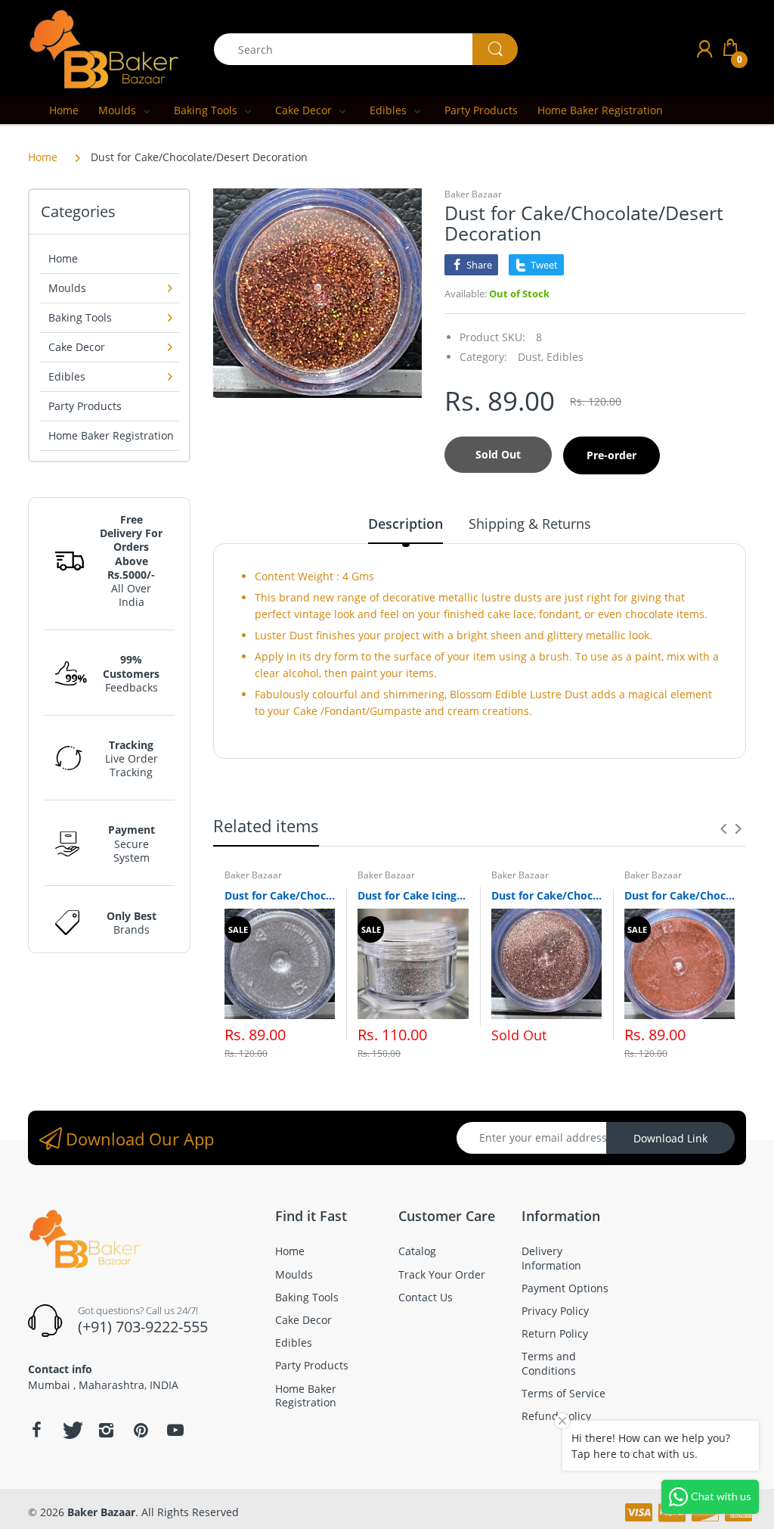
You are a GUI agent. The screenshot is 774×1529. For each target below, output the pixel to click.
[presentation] (723, 828)
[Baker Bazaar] (103, 48)
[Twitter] (71, 1430)
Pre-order (611, 455)
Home (42, 157)
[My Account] (704, 48)
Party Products (85, 406)
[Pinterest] (140, 1430)
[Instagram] (106, 1430)
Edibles (565, 357)
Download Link (670, 1138)
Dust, (530, 357)
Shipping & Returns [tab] (530, 523)
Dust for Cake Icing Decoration (413, 895)
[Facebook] (36, 1430)
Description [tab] (405, 523)
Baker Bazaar (473, 194)
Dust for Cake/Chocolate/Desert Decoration (279, 895)
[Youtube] (175, 1430)
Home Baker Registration (111, 435)
